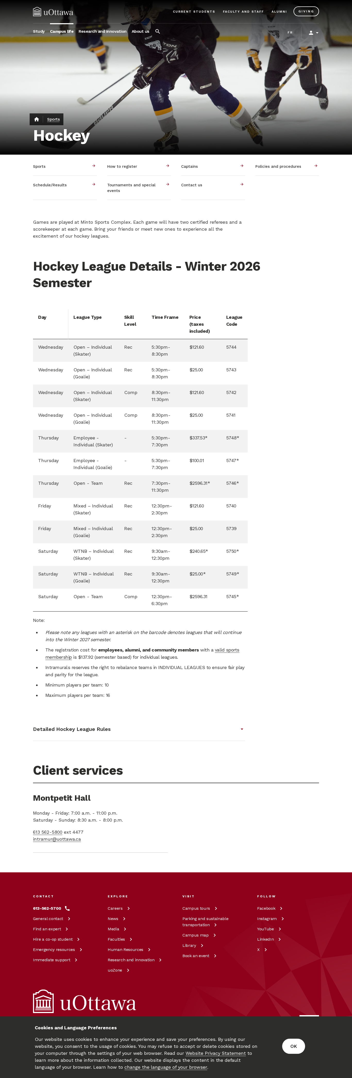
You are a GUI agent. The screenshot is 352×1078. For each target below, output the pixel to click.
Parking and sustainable (205, 921)
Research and (131, 959)
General (48, 918)
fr (290, 32)
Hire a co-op (52, 939)
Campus (196, 908)
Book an (195, 955)
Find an (47, 928)
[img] (53, 11)
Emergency (54, 949)
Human (125, 949)
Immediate (51, 959)
